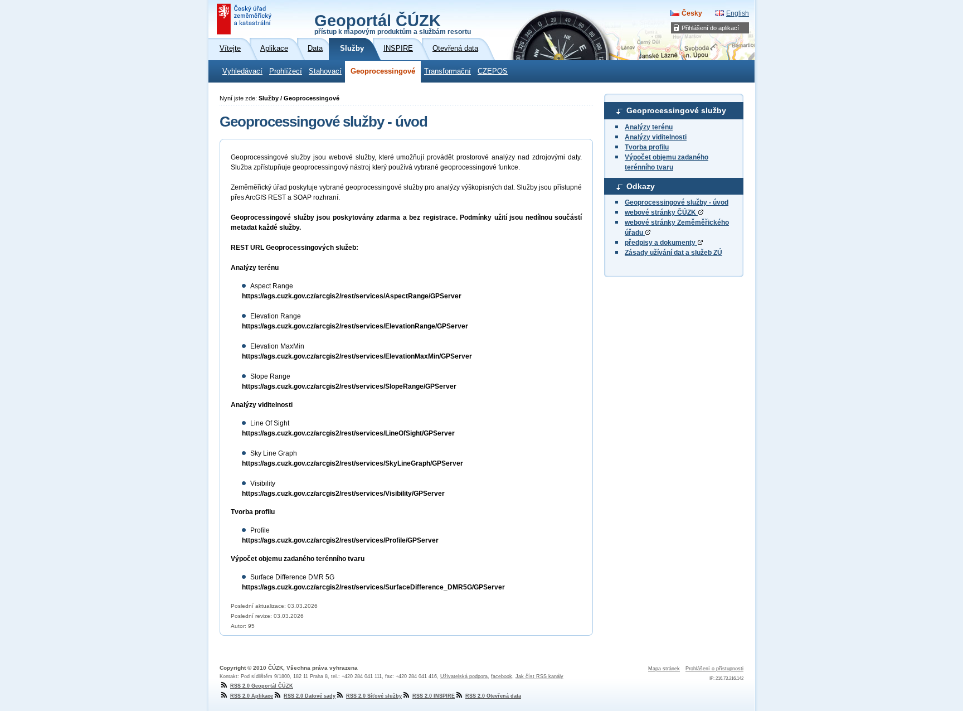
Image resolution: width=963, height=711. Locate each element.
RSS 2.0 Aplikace (251, 696)
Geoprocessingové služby (676, 110)
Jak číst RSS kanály (539, 676)
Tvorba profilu (647, 147)
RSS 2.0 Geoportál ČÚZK (261, 686)
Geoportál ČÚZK (392, 23)
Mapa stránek (664, 668)
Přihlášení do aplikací (710, 28)
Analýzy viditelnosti (656, 137)
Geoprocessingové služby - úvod (676, 202)
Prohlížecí (285, 71)
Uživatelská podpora (464, 676)
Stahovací (325, 71)
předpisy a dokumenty (661, 242)
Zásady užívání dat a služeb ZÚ (673, 253)
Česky (692, 13)
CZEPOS (493, 71)
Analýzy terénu (649, 127)
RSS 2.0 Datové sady (309, 696)
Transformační (447, 71)
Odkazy (640, 186)
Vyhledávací (242, 71)
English (737, 13)
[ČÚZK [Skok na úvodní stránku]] (245, 19)
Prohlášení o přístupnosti (714, 668)
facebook (501, 676)
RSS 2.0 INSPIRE (433, 696)
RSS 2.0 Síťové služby (374, 696)
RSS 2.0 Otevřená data (493, 696)
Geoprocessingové (383, 71)
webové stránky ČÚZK (661, 212)
